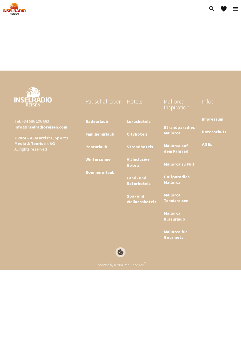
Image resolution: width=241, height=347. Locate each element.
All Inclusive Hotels (138, 162)
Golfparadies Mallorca (177, 180)
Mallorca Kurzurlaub (174, 216)
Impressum (212, 119)
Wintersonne (98, 159)
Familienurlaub (100, 134)
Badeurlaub (97, 122)
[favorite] (223, 8)
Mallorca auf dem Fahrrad (176, 148)
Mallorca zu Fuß (179, 164)
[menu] (235, 8)
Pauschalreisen (104, 102)
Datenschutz (214, 132)
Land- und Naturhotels (138, 181)
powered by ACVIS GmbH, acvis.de (121, 265)
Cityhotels (137, 134)
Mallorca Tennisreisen (176, 198)
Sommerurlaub (100, 172)
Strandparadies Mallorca (179, 130)
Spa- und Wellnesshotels (141, 199)
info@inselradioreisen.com (40, 127)
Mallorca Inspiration (177, 105)
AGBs (207, 144)
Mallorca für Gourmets (175, 235)
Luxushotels (138, 122)
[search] (211, 8)
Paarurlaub (96, 147)
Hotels (134, 102)
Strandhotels (140, 147)
